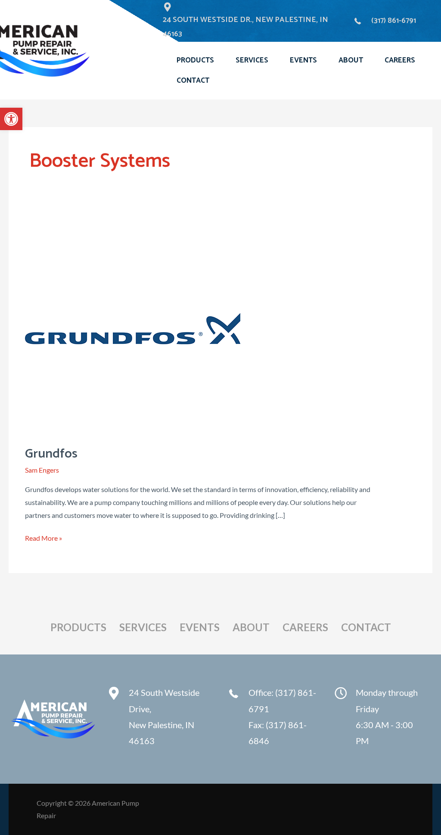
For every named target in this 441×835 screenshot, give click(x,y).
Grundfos (51, 453)
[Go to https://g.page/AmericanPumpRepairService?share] (158, 719)
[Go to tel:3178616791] (272, 719)
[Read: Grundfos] (132, 327)
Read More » (43, 537)
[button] (11, 119)
